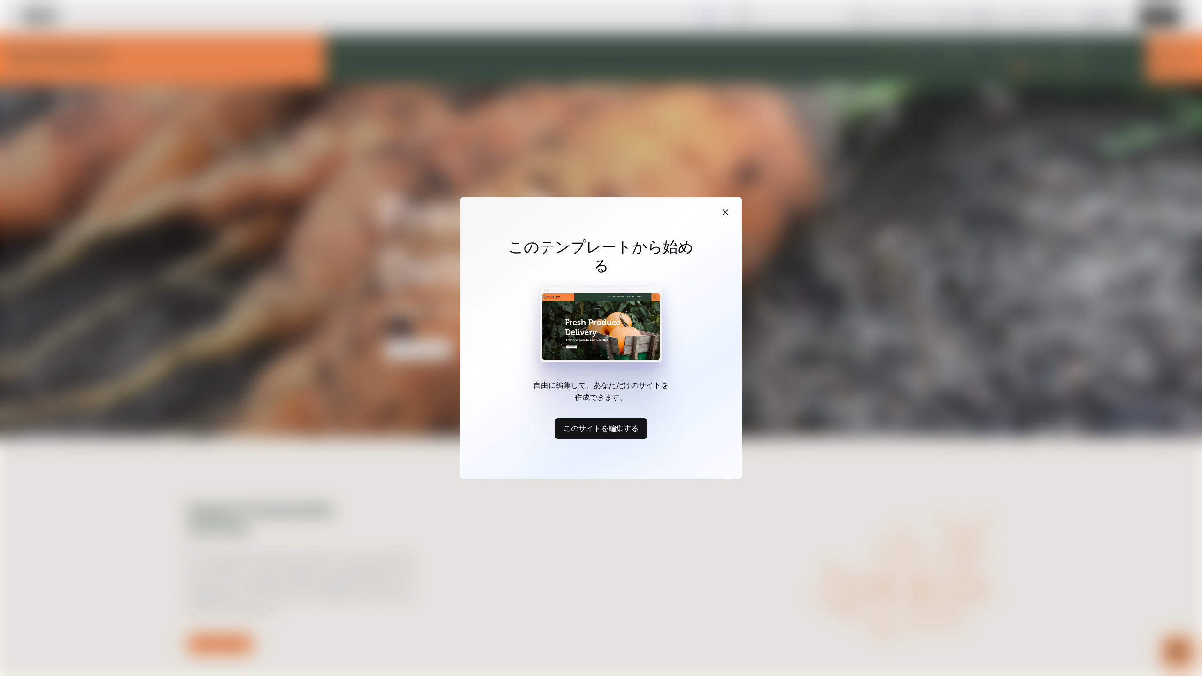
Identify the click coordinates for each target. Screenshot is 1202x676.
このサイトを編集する (601, 428)
